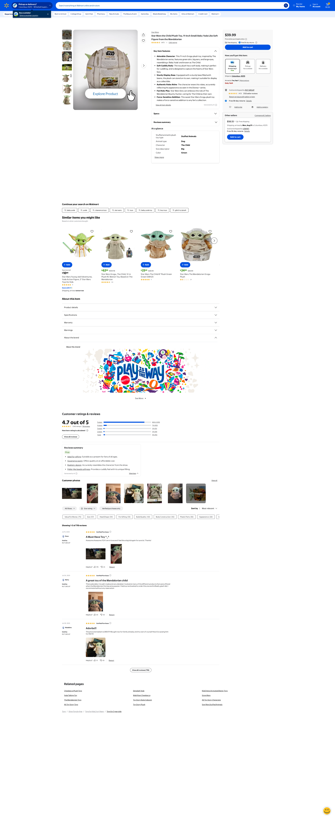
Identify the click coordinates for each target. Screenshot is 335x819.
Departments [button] (10, 14)
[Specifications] (215, 315)
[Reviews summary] (166, 42)
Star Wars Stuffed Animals (212, 704)
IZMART (246, 129)
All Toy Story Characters (211, 700)
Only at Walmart (188, 14)
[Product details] (215, 307)
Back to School (60, 14)
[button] (299, 5)
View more (159, 157)
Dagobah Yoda (138, 691)
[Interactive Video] (67, 35)
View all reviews (70, 437)
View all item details (163, 105)
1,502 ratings (173, 42)
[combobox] (172, 5)
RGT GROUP (249, 90)
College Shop (76, 14)
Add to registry (262, 107)
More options (244, 80)
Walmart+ (215, 14)
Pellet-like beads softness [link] (78, 469)
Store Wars (206, 695)
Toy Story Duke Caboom (142, 700)
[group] (164, 42)
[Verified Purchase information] (110, 532)
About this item (71, 298)
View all (214, 480)
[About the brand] (215, 338)
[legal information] (246, 39)
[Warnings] (215, 330)
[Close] (48, 14)
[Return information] (255, 42)
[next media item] (143, 65)
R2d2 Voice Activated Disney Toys (215, 691)
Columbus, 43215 (238, 76)
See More (139, 398)
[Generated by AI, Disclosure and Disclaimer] (216, 105)
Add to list (238, 107)
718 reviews (86, 426)
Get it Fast (89, 14)
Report (112, 567)
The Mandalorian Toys (72, 700)
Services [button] (26, 14)
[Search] (286, 5)
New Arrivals (114, 14)
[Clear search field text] (280, 5)
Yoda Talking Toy (70, 695)
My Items (173, 14)
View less (132, 473)
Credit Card (202, 14)
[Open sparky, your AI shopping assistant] (327, 811)
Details (249, 101)
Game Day (145, 14)
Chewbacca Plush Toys (73, 691)
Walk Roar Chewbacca (141, 695)
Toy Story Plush (139, 704)
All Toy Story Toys (71, 704)
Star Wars (155, 32)
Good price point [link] (75, 461)
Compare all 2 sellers (263, 115)
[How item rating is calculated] (87, 430)
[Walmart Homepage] (6, 5)
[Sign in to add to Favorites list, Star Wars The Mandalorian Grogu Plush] (210, 231)
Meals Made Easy (159, 14)
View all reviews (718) (140, 670)
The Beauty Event (130, 14)
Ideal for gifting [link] (74, 456)
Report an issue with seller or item (242, 97)
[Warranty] (215, 323)
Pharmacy (101, 14)
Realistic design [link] (74, 465)
